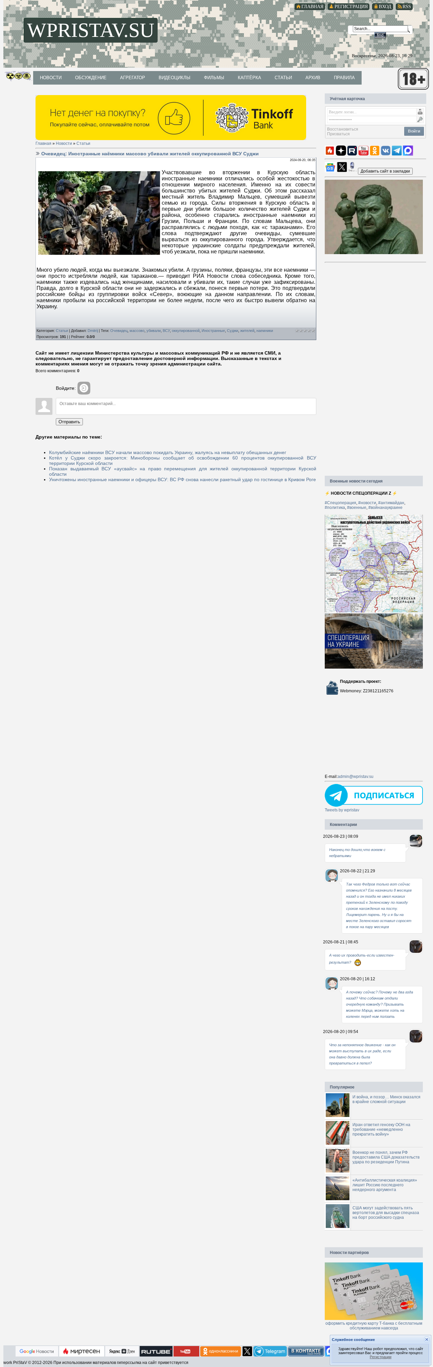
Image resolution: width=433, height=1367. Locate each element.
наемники (264, 331)
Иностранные (213, 331)
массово (137, 331)
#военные (356, 507)
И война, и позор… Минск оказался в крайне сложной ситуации (386, 1099)
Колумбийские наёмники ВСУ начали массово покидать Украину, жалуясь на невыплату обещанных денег (167, 452)
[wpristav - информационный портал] (385, 171)
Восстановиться (342, 129)
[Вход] (83, 388)
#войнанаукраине (385, 507)
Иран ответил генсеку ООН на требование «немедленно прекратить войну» (381, 1129)
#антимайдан (391, 502)
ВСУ (166, 331)
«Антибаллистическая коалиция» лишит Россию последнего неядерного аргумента (384, 1185)
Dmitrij (93, 331)
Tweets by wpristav (342, 810)
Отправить (69, 421)
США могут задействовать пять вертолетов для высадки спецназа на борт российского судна (385, 1213)
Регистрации (380, 1357)
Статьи (83, 143)
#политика (335, 507)
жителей (247, 331)
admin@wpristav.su (355, 776)
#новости (367, 502)
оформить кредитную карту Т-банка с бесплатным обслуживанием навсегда (373, 1325)
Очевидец (119, 331)
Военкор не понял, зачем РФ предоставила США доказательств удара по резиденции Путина (385, 1157)
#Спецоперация (340, 502)
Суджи (232, 331)
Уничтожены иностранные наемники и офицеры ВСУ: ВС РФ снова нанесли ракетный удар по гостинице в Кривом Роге (182, 479)
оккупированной (186, 331)
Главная (43, 143)
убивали (153, 331)
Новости (64, 143)
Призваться (338, 134)
